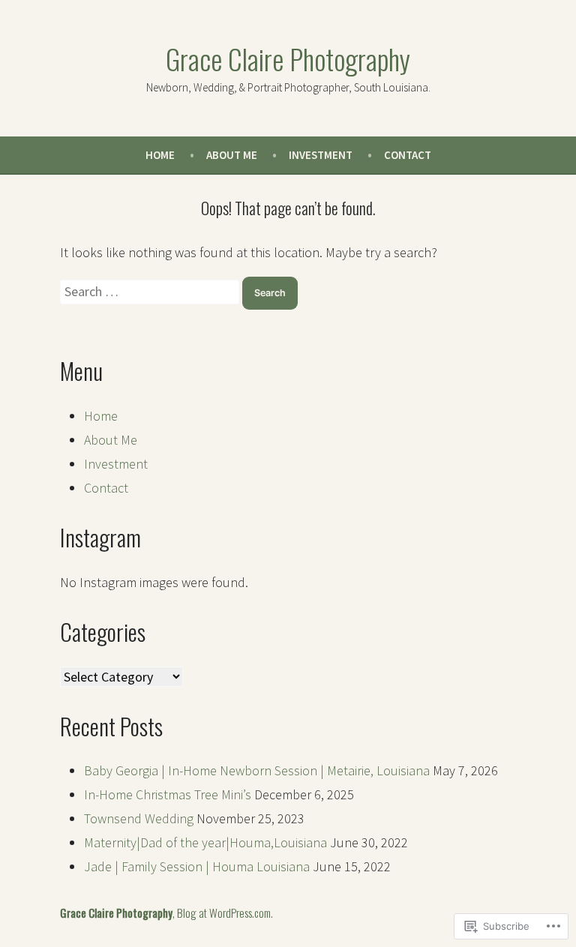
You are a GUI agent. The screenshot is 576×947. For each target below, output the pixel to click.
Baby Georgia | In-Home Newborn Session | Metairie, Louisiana (257, 770)
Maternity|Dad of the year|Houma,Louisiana (205, 842)
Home (160, 155)
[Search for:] (151, 291)
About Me (231, 155)
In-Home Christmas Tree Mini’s (167, 794)
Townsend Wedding (139, 818)
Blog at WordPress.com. (225, 912)
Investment (320, 155)
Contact (407, 155)
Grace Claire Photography (288, 58)
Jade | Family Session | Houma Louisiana (197, 866)
